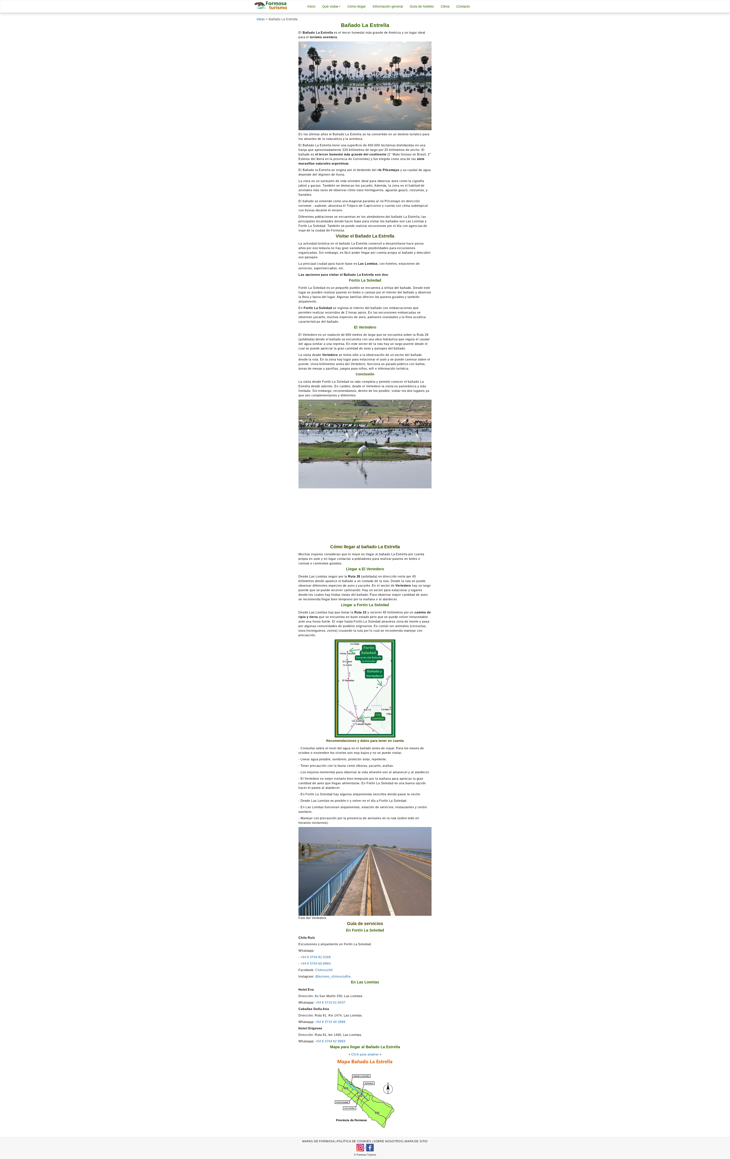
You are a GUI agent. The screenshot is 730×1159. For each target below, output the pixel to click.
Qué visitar (330, 6)
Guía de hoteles (422, 6)
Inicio (311, 6)
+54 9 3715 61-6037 (330, 1002)
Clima (445, 6)
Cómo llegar (356, 6)
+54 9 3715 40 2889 (330, 1022)
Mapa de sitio (416, 1141)
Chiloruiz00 (324, 970)
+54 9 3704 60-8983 (316, 963)
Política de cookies (354, 1141)
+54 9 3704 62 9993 (330, 1041)
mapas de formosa (318, 1141)
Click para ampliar (365, 1054)
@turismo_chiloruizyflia (333, 976)
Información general (388, 6)
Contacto (463, 6)
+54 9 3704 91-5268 (316, 957)
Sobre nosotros (388, 1141)
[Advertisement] (365, 516)
